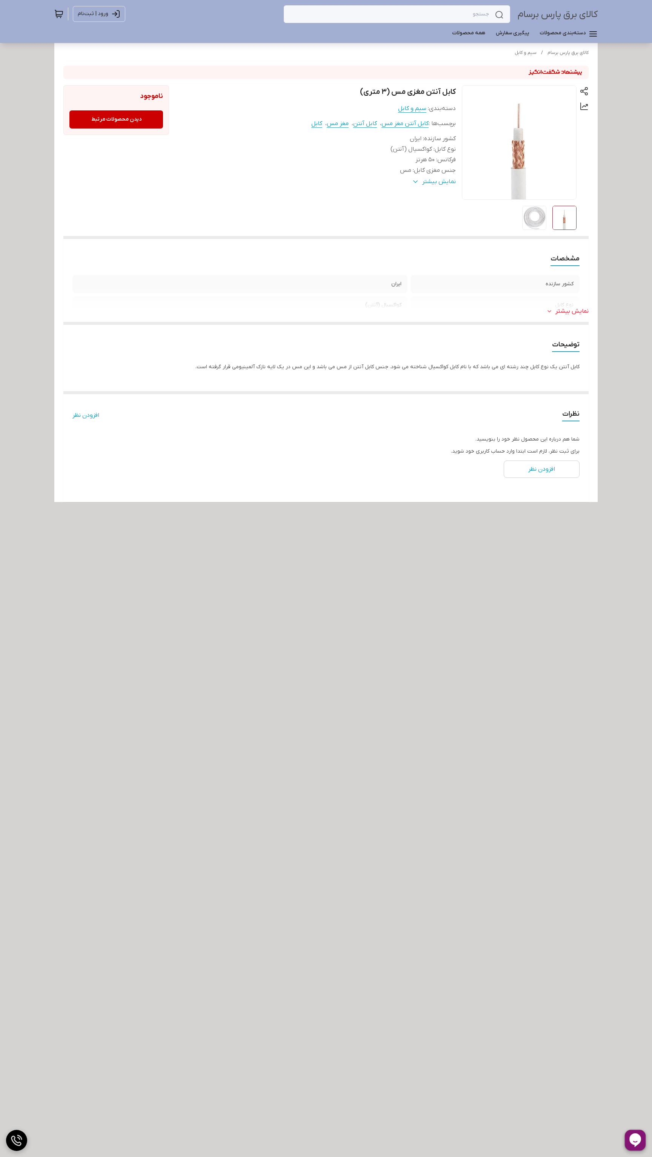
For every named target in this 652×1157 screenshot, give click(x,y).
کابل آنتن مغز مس (405, 123)
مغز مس (338, 123)
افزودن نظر (85, 415)
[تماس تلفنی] (16, 1140)
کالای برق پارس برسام (558, 14)
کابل (316, 123)
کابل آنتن (365, 123)
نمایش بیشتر (572, 311)
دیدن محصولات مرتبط (116, 119)
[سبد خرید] (58, 13)
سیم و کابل (526, 53)
